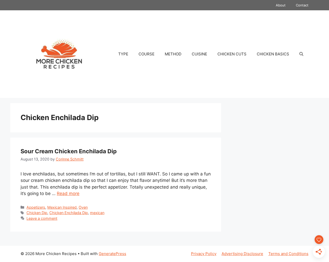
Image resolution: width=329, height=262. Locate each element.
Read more (68, 193)
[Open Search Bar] (301, 54)
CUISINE (199, 54)
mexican (97, 212)
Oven (83, 207)
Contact (302, 5)
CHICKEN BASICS (273, 54)
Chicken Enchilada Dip (68, 212)
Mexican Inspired (62, 207)
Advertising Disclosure (242, 253)
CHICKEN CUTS (231, 54)
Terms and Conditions (288, 253)
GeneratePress (112, 253)
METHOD (173, 54)
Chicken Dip (36, 212)
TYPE (123, 54)
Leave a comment (41, 218)
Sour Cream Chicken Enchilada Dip (69, 151)
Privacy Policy (203, 253)
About (281, 5)
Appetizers (35, 207)
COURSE (146, 54)
